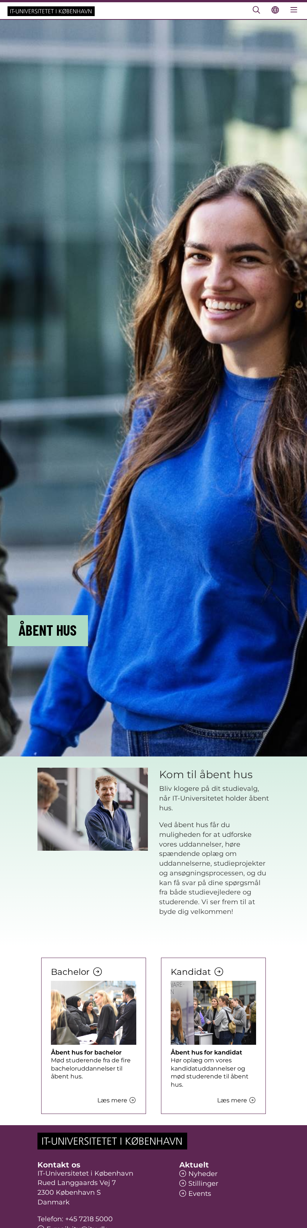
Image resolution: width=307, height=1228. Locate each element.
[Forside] (51, 10)
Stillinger (203, 1183)
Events (199, 1193)
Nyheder (203, 1174)
